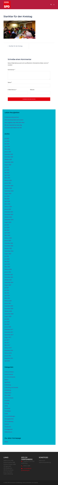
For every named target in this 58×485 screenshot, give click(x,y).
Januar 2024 (8, 209)
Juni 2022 (7, 259)
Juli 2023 (7, 225)
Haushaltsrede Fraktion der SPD (13, 127)
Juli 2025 (7, 167)
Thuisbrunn (8, 426)
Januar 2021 (8, 303)
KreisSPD (7, 400)
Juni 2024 (7, 196)
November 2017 (9, 332)
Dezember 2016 (9, 350)
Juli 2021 (7, 287)
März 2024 (7, 204)
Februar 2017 (8, 348)
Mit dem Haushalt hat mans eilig (13, 125)
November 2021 (9, 277)
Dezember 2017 (9, 329)
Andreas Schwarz (9, 372)
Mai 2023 (7, 230)
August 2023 (8, 222)
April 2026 (7, 146)
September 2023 (9, 219)
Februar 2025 (8, 180)
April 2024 (7, 201)
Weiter (6, 442)
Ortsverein (7, 408)
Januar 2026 (8, 151)
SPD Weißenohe (8, 468)
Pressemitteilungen (10, 416)
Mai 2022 (7, 261)
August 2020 (8, 316)
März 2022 (7, 266)
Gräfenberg (8, 385)
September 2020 (9, 314)
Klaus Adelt (8, 395)
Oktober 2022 (8, 248)
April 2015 (7, 361)
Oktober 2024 (8, 188)
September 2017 (9, 335)
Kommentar (11, 69)
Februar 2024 (8, 206)
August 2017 (8, 337)
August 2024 (8, 193)
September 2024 (9, 191)
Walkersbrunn (8, 432)
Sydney (36, 482)
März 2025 (7, 178)
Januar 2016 (8, 355)
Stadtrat (7, 424)
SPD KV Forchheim (8, 470)
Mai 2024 (7, 198)
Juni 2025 (7, 170)
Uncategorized (8, 429)
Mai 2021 (7, 293)
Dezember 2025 (9, 154)
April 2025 (7, 175)
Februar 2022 (8, 269)
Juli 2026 (7, 138)
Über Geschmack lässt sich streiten (14, 120)
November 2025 (9, 157)
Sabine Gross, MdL (8, 460)
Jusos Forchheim (8, 472)
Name (10, 82)
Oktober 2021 (8, 280)
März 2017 (7, 345)
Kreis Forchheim (9, 398)
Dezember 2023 (9, 212)
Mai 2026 (7, 144)
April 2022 (7, 264)
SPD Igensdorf (7, 466)
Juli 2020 (7, 319)
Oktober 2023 (8, 217)
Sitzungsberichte (9, 419)
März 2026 (7, 149)
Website (32, 89)
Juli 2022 (7, 256)
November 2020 (9, 308)
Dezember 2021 (9, 274)
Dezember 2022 (9, 243)
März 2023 (7, 235)
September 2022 (9, 251)
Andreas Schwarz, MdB (10, 464)
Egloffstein (7, 382)
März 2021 (7, 298)
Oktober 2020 (8, 311)
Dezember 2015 (9, 358)
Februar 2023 (8, 238)
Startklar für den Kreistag (15, 46)
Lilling (6, 406)
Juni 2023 (7, 227)
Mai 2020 (7, 324)
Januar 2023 (8, 240)
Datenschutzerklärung (45, 462)
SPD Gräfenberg (9, 421)
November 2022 (9, 246)
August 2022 (8, 253)
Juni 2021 (7, 290)
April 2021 (7, 295)
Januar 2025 (8, 183)
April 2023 (7, 233)
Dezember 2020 (9, 306)
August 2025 (8, 165)
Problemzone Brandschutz (12, 117)
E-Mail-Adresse (12, 89)
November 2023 (9, 214)
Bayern (6, 379)
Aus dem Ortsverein (10, 377)
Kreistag (7, 403)
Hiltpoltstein (8, 393)
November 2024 (9, 185)
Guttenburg (8, 390)
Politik (6, 413)
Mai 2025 (7, 172)
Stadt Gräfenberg (8, 474)
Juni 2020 (7, 321)
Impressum (42, 460)
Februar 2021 (8, 301)
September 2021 (9, 282)
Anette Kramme (9, 374)
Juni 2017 (7, 340)
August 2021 (8, 285)
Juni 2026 (7, 141)
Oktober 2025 (8, 159)
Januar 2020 (8, 327)
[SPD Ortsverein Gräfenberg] (7, 4)
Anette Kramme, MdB (9, 462)
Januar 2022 (8, 272)
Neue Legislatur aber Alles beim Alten (14, 122)
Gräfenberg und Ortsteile (11, 387)
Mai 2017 (7, 342)
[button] (51, 4)
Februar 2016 (8, 353)
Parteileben (8, 411)
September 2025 (9, 162)
